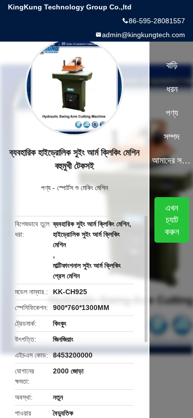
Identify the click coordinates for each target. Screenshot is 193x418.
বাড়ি (172, 65)
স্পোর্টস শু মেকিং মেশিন (82, 188)
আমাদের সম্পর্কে (172, 160)
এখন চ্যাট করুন (172, 220)
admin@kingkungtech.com (143, 35)
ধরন (172, 89)
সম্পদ (172, 137)
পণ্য (45, 188)
